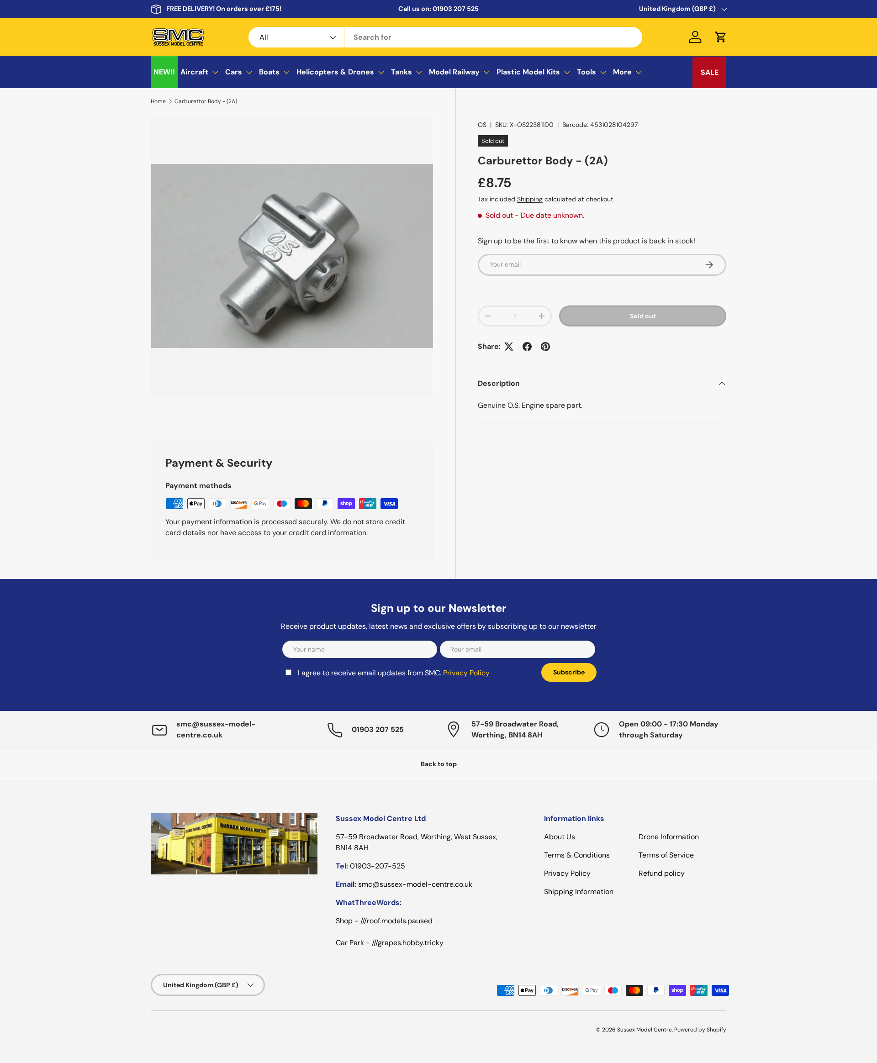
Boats (269, 72)
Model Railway (454, 72)
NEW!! (164, 72)
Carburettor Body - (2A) (205, 101)
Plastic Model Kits (528, 72)
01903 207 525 (456, 9)
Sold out (643, 316)
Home (158, 101)
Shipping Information (578, 891)
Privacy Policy (466, 673)
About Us (559, 837)
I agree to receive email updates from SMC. (394, 673)
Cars (233, 72)
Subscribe (569, 672)
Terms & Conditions (577, 855)
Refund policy (662, 873)
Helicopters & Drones (335, 72)
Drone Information (669, 837)
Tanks (401, 72)
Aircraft (194, 72)
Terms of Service (666, 855)
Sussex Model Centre (644, 1029)
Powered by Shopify (700, 1029)
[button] (721, 37)
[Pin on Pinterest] (545, 346)
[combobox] (445, 37)
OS (482, 125)
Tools (586, 72)
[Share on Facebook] (527, 346)
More (622, 72)
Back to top (439, 764)
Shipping (530, 199)
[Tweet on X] (509, 346)
